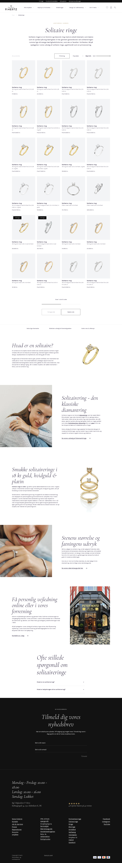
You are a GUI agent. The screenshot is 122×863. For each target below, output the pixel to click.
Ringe (71, 824)
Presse (14, 827)
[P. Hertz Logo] (11, 7)
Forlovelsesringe (75, 819)
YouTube (107, 824)
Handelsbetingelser (47, 832)
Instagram (106, 822)
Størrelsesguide (46, 829)
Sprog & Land (48, 855)
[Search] (115, 7)
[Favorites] (107, 7)
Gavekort (72, 842)
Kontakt (15, 822)
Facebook (106, 819)
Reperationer (17, 830)
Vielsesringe (73, 822)
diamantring (83, 415)
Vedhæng (72, 832)
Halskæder (73, 835)
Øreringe (72, 827)
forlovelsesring (73, 423)
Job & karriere (17, 824)
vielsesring (81, 423)
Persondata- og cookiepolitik (16, 858)
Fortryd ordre (45, 839)
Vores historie (17, 819)
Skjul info (88, 56)
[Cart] (111, 7)
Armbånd (72, 830)
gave (92, 423)
